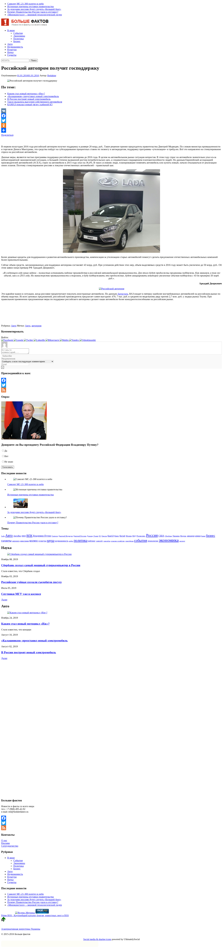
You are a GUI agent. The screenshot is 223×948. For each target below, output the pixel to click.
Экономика (19, 36)
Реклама (5, 843)
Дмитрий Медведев (65, 536)
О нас (4, 840)
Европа (104, 536)
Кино (116, 536)
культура (42, 541)
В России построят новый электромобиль (29, 99)
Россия (152, 535)
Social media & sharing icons (97, 939)
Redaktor (51, 75)
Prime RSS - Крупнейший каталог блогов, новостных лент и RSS (35, 915)
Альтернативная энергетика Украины (20, 929)
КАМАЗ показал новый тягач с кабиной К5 (29, 104)
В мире (11, 30)
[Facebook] (111, 115)
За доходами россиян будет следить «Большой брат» (34, 9)
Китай (122, 536)
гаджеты (6, 540)
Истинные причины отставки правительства (30, 6)
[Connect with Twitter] (29, 340)
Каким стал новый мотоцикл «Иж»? (26, 93)
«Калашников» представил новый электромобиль (33, 96)
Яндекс (183, 536)
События (18, 33)
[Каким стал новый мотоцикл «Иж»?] (27, 612)
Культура (12, 49)
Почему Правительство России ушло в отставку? (32, 12)
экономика (169, 540)
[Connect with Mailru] (64, 340)
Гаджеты (11, 55)
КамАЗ (111, 536)
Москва (129, 536)
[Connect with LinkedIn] (40, 340)
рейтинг (91, 541)
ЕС (100, 536)
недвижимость (61, 541)
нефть (71, 541)
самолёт (99, 541)
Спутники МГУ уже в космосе (21, 594)
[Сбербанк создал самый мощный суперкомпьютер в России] (39, 554)
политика (80, 540)
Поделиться (7, 135)
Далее (4, 599)
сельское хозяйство (118, 541)
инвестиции (24, 541)
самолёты (106, 541)
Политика (18, 38)
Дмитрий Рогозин (79, 536)
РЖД (134, 536)
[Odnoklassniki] (111, 125)
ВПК (29, 535)
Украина (176, 536)
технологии (153, 541)
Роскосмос (141, 536)
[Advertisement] (36, 141)
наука (50, 540)
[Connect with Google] (19, 340)
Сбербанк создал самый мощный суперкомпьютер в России (40, 565)
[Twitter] (111, 120)
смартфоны (129, 541)
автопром (36, 325)
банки (203, 536)
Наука (10, 52)
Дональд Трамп (92, 536)
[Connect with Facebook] (7, 340)
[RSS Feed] (111, 390)
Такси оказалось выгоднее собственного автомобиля (34, 101)
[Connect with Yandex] (74, 340)
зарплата (16, 541)
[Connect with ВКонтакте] (53, 340)
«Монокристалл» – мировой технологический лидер (34, 14)
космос (33, 540)
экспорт (182, 541)
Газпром (55, 536)
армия (198, 536)
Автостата (122, 294)
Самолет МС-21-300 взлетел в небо (25, 3)
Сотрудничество (9, 846)
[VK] (111, 110)
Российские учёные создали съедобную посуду (31, 582)
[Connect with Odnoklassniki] (87, 340)
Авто (10, 44)
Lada (3, 536)
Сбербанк (168, 536)
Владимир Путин (42, 535)
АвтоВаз (17, 536)
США (161, 535)
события (140, 540)
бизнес (210, 535)
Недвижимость (15, 47)
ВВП (24, 536)
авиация (190, 536)
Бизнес (16, 41)
